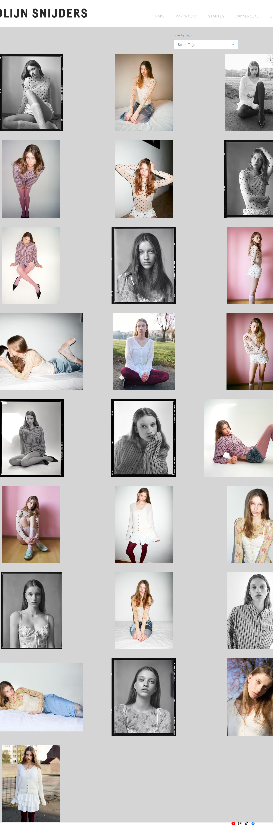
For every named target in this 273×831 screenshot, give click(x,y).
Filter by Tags (183, 35)
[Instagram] (240, 823)
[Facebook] (253, 823)
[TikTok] (246, 823)
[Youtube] (233, 823)
